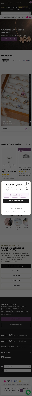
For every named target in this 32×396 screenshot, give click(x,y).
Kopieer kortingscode (16, 201)
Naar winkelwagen (16, 208)
